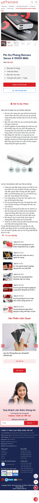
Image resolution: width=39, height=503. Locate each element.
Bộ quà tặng (24, 458)
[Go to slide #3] (16, 43)
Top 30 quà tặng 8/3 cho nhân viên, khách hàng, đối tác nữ (23, 299)
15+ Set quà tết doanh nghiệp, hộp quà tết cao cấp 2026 (23, 267)
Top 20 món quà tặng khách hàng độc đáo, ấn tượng (23, 278)
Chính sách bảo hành (26, 465)
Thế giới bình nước (25, 451)
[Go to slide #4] (22, 43)
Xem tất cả (19, 370)
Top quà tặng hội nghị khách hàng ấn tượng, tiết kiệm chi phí (24, 310)
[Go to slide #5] (29, 43)
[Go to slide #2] (10, 43)
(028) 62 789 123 (23, 415)
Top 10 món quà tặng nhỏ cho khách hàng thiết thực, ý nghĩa (23, 245)
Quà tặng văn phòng (26, 456)
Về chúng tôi (4, 452)
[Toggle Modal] (36, 482)
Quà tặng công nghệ (26, 452)
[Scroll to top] (36, 493)
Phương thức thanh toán (27, 470)
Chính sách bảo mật (26, 466)
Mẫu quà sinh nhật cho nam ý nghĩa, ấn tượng (23, 256)
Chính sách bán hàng (26, 463)
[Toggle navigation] (36, 2)
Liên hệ (3, 458)
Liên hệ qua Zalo (10, 464)
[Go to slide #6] (35, 43)
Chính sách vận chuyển (27, 472)
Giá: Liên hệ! (19, 361)
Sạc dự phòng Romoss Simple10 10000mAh (16, 354)
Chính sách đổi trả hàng (27, 468)
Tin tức (3, 456)
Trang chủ (3, 451)
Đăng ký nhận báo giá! (19, 85)
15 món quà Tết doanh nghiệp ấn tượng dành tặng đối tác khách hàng (24, 289)
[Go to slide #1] (3, 43)
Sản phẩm (3, 454)
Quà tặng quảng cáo (26, 454)
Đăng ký (29, 423)
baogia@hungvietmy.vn (11, 441)
